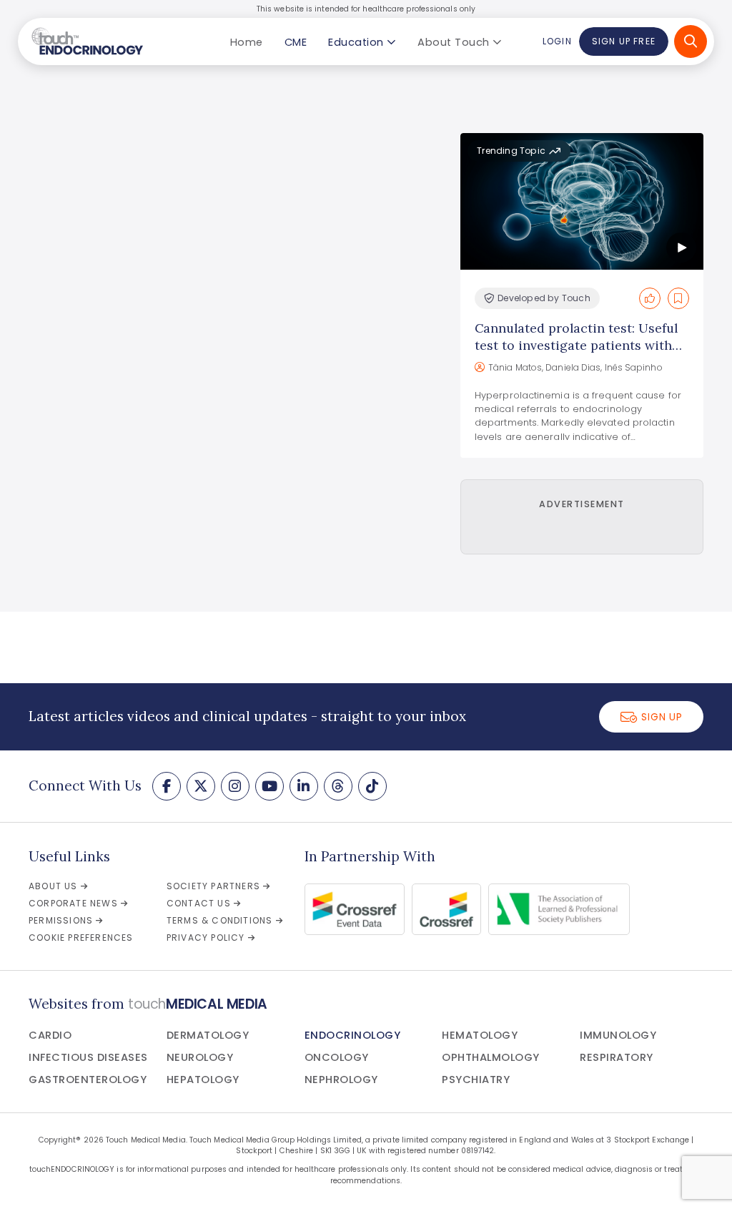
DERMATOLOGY (208, 1035)
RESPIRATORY (616, 1057)
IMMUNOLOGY (618, 1035)
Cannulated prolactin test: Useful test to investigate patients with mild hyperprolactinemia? (576, 345)
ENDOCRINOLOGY (353, 1035)
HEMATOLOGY (480, 1035)
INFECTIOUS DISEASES (88, 1057)
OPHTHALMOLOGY (491, 1057)
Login (557, 41)
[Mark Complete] (650, 298)
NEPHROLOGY (341, 1079)
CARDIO (50, 1035)
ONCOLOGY (337, 1057)
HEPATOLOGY (203, 1079)
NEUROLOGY (200, 1057)
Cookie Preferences (81, 937)
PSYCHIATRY (476, 1079)
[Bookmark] (678, 298)
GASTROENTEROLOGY (88, 1079)
